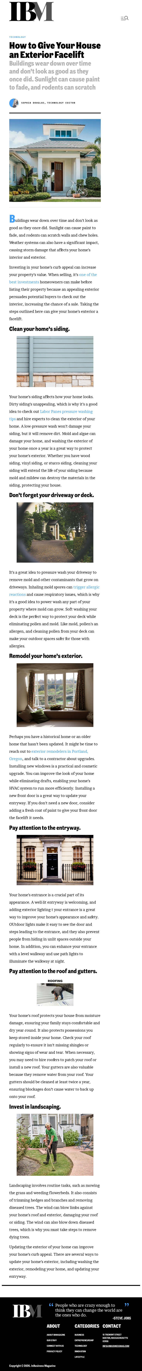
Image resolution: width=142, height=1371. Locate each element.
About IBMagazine (56, 1334)
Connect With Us (55, 1345)
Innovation (80, 1351)
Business (79, 1334)
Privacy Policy (54, 1351)
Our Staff (52, 1340)
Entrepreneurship (84, 1340)
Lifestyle (79, 1357)
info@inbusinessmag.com (116, 1346)
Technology (17, 37)
